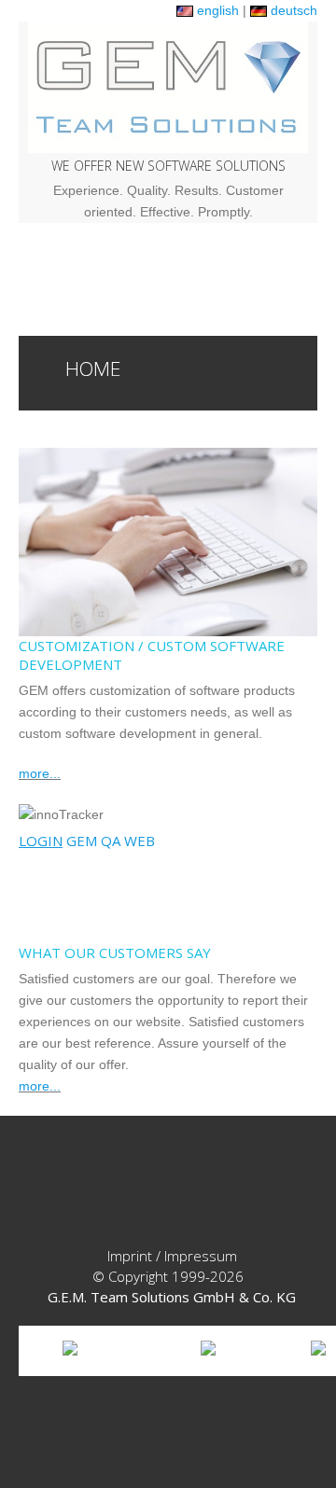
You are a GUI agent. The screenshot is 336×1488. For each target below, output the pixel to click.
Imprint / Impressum (172, 1255)
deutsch (292, 10)
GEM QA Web (87, 840)
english (216, 10)
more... (40, 773)
